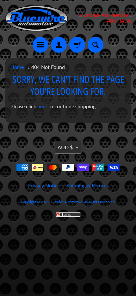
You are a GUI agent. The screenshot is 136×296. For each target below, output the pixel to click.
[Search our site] (95, 45)
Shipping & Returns (87, 185)
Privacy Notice (44, 185)
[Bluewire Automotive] (36, 18)
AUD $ (65, 147)
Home (17, 67)
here (42, 106)
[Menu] (40, 45)
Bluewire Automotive (65, 202)
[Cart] (77, 45)
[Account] (59, 45)
